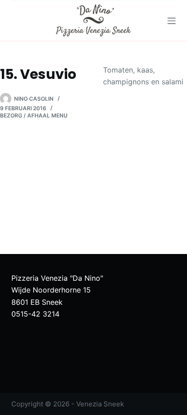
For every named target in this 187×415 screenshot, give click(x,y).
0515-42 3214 (35, 313)
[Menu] (171, 21)
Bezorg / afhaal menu (34, 115)
